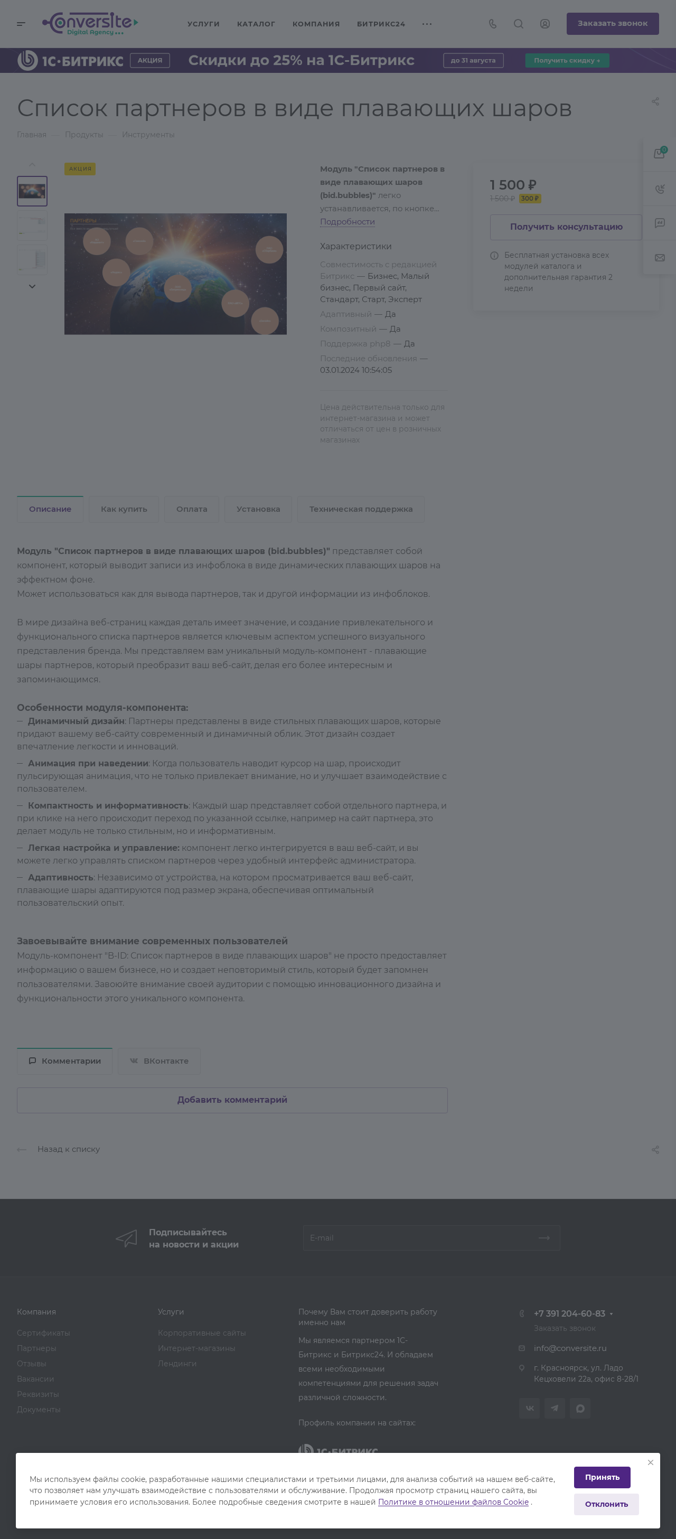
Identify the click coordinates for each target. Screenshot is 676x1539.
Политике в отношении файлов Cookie (453, 1502)
